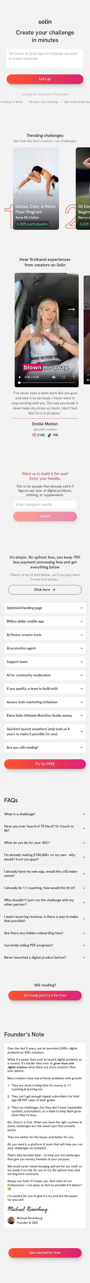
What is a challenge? (19, 814)
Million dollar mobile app (25, 621)
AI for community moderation (29, 675)
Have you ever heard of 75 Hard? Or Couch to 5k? (39, 828)
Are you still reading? (23, 747)
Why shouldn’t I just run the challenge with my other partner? (39, 902)
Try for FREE (45, 764)
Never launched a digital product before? (35, 957)
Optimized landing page (24, 608)
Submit (45, 516)
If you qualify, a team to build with (32, 688)
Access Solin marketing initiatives (32, 702)
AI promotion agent (21, 648)
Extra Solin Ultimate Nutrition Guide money (39, 715)
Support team (17, 661)
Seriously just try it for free (45, 995)
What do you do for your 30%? (27, 843)
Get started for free (44, 1252)
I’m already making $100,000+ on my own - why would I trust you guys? (39, 857)
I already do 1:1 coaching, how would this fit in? (39, 888)
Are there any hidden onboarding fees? (33, 933)
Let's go (45, 79)
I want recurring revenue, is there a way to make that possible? (41, 919)
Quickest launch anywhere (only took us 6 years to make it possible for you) (38, 731)
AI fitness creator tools (24, 635)
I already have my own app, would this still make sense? (40, 873)
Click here (42, 589)
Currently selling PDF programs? (28, 945)
